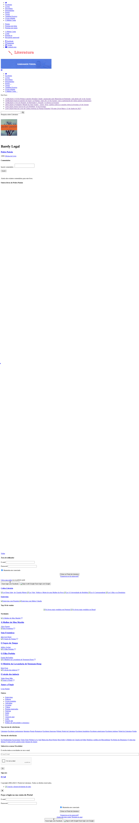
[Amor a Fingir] (8, 680)
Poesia (7, 12)
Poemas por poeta (11, 28)
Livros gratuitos (10, 701)
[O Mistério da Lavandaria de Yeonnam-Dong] (18, 659)
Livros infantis (10, 18)
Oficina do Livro (10, 156)
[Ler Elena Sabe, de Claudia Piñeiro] (14, 592)
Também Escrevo (11, 16)
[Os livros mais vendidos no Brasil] (83, 609)
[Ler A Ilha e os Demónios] (115, 592)
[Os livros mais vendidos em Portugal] (57, 609)
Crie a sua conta (6, 580)
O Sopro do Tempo (9, 643)
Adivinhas (8, 703)
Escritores (8, 5)
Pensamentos (9, 10)
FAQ (7, 715)
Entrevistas (9, 697)
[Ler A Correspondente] (97, 592)
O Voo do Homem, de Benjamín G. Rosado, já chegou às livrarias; (32, 103)
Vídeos (7, 707)
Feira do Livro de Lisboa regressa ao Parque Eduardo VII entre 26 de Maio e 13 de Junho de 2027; (43, 108)
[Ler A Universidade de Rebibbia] (76, 592)
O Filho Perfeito (8, 653)
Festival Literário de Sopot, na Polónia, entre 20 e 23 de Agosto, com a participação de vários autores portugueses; (48, 101)
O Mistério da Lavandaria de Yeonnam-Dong (21, 664)
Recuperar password (12, 37)
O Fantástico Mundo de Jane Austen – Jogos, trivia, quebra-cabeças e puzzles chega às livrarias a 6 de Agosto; (47, 105)
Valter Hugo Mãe (7, 678)
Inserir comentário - (8, 167)
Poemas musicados (11, 709)
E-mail (3, 562)
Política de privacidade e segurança (17, 723)
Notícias (8, 711)
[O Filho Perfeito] (8, 649)
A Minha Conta (10, 20)
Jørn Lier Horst (6, 637)
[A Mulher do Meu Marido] (12, 618)
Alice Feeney (5, 626)
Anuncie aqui (9, 717)
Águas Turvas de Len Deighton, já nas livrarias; (25, 107)
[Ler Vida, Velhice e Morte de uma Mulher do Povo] (45, 592)
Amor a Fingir (7, 684)
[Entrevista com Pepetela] (10, 601)
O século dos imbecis (10, 674)
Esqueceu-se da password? (69, 576)
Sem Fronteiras (7, 633)
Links (7, 719)
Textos (7, 14)
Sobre (7, 713)
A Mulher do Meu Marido (12, 622)
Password (4, 566)
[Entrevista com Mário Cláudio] (30, 601)
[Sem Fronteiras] (8, 628)
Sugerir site (9, 721)
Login (7, 33)
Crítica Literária (7, 588)
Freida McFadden (7, 658)
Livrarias (8, 705)
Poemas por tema (11, 26)
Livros (7, 7)
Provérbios (9, 8)
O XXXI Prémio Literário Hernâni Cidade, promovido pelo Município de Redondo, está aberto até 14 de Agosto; (48, 99)
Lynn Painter (5, 689)
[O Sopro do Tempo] (9, 639)
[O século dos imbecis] (10, 670)
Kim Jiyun (4, 668)
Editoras (8, 699)
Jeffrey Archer (6, 647)
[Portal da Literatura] (17, 54)
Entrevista (4, 597)
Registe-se (8, 35)
